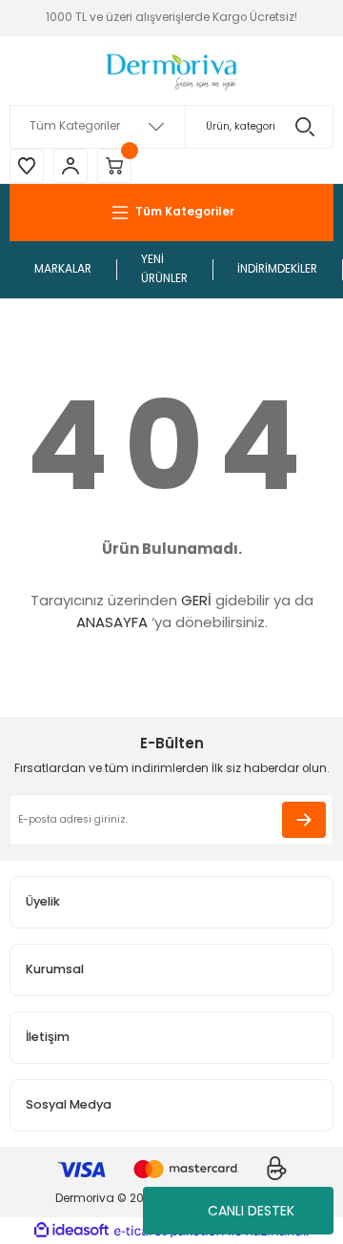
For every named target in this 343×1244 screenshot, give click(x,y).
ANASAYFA (112, 622)
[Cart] (114, 166)
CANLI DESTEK (251, 1210)
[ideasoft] (71, 1230)
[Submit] (304, 820)
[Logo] (171, 70)
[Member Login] (70, 166)
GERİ (196, 600)
